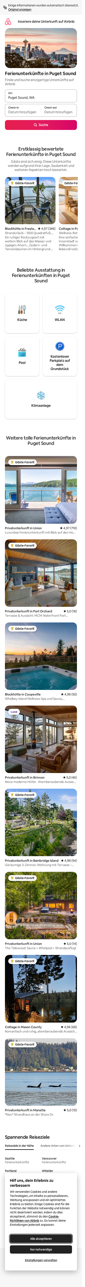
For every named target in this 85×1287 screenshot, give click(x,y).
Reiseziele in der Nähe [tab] (19, 1146)
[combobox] (41, 97)
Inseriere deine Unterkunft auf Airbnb (46, 21)
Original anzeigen (19, 9)
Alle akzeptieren (41, 1239)
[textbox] (23, 112)
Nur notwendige (41, 1249)
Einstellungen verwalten (41, 1260)
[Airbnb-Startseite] (8, 21)
